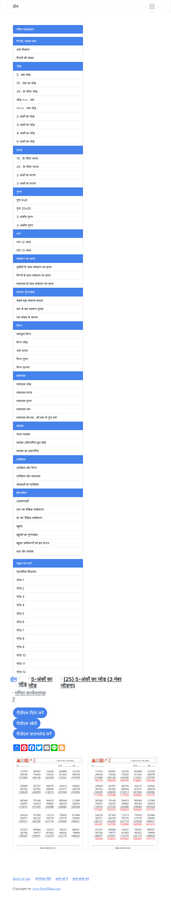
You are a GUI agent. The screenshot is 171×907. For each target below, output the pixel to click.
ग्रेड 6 (20, 622)
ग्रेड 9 (20, 647)
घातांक (20, 426)
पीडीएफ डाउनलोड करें (34, 733)
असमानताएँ (22, 501)
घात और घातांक (25, 551)
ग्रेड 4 (20, 605)
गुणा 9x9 (21, 200)
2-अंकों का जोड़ (25, 116)
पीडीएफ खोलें (26, 723)
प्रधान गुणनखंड (25, 292)
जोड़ (18, 66)
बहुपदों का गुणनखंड (27, 535)
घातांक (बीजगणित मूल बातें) (31, 443)
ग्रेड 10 (21, 655)
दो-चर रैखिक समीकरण (29, 518)
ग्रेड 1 (20, 580)
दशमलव (20, 376)
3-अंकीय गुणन (24, 225)
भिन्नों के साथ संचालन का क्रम (33, 275)
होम (15, 6)
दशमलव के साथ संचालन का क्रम (35, 284)
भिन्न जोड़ (22, 342)
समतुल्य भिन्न (23, 334)
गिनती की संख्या (25, 58)
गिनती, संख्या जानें (26, 41)
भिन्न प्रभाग (23, 367)
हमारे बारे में (62, 879)
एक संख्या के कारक (27, 317)
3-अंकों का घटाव (26, 183)
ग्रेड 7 (20, 630)
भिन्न (19, 326)
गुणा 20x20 (23, 208)
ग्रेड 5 (20, 614)
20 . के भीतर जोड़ (26, 91)
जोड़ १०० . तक (25, 100)
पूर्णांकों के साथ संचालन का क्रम (34, 267)
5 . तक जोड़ (23, 75)
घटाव (19, 150)
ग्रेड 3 (20, 597)
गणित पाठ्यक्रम (25, 29)
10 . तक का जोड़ (26, 83)
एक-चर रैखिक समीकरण (30, 509)
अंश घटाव (22, 351)
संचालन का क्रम (25, 259)
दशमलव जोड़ (23, 384)
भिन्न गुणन (22, 359)
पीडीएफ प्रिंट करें (30, 712)
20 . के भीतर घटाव (27, 167)
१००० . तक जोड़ (26, 108)
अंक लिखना (23, 50)
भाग (18, 234)
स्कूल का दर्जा (23, 563)
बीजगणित (21, 493)
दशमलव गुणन (24, 401)
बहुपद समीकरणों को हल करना (32, 543)
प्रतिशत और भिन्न (26, 468)
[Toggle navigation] (152, 6)
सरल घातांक (23, 434)
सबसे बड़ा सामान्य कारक (29, 301)
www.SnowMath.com (46, 888)
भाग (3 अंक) (23, 250)
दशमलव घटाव (24, 392)
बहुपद (19, 526)
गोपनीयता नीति (43, 879)
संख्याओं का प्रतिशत (27, 484)
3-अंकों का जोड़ (25, 125)
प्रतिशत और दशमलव (28, 476)
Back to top (21, 879)
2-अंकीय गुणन (24, 217)
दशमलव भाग (23, 409)
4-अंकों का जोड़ (25, 133)
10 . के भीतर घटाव (27, 158)
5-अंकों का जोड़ (25, 141)
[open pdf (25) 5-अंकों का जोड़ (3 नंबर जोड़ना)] (48, 803)
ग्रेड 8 (20, 639)
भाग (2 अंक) (23, 242)
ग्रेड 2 (20, 588)
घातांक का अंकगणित (27, 451)
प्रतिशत (20, 459)
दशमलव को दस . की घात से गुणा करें (36, 418)
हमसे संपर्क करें (81, 879)
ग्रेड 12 (21, 672)
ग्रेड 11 (20, 664)
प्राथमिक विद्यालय (26, 572)
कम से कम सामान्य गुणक (29, 309)
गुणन (19, 192)
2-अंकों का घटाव (25, 175)
